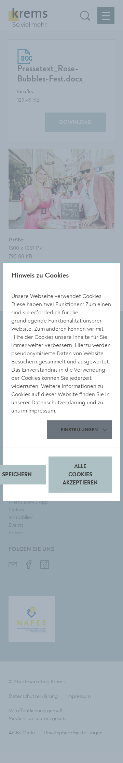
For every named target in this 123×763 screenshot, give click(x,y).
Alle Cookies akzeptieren (80, 475)
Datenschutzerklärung (58, 402)
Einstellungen (79, 430)
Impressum (41, 410)
